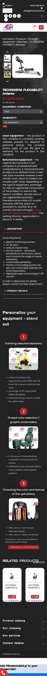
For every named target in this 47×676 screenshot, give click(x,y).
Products (21, 39)
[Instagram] (14, 16)
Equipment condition (17, 106)
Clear (4, 126)
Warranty (9, 117)
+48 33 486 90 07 (37, 5)
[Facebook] (6, 16)
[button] (34, 562)
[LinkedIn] (19, 16)
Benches (22, 41)
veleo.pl (16, 654)
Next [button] (7, 82)
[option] (7, 58)
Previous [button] (7, 52)
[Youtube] (10, 16)
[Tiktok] (6, 19)
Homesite (8, 39)
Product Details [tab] (17, 291)
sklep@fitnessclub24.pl (34, 11)
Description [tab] (14, 229)
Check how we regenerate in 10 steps (22, 211)
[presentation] (15, 66)
